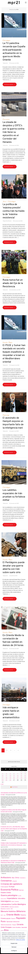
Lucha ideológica (19, 904)
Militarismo (21, 911)
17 (2, 778)
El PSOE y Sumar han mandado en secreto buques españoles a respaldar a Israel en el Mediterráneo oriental (14, 353)
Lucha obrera (5, 907)
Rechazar (14, 947)
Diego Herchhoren (7, 221)
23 (25, 778)
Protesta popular (6, 918)
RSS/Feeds (15, 787)
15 (21, 776)
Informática (21, 898)
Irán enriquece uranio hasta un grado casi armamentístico (11, 712)
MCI (12, 908)
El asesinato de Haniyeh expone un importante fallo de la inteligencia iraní (13, 422)
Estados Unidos (6, 892)
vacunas (24, 927)
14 (17, 776)
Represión (21, 917)
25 (6, 780)
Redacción (5, 63)
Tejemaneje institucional (12, 921)
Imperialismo (12, 898)
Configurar (14, 950)
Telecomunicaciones (6, 924)
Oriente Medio (7, 342)
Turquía (14, 924)
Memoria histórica (8, 911)
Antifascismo (6, 877)
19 (10, 778)
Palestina (23, 915)
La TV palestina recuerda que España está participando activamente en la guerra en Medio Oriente (14, 51)
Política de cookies (20, 939)
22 (21, 778)
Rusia (3, 921)
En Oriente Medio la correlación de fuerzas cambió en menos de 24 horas (13, 640)
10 (2, 776)
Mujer (5, 915)
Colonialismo (22, 877)
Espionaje (6, 415)
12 (10, 776)
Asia (4, 202)
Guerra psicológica (9, 895)
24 (2, 780)
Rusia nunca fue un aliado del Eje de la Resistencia (13, 283)
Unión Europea (6, 927)
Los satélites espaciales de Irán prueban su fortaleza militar (14, 495)
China (17, 877)
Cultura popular (4, 886)
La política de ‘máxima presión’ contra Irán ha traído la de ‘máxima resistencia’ (14, 211)
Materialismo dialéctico (14, 906)
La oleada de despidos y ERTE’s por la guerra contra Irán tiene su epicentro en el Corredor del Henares (13, 132)
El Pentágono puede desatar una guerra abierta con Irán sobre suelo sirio (14, 567)
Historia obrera (3, 898)
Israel (12, 901)
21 (17, 778)
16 (25, 776)
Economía (6, 119)
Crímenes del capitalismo (11, 883)
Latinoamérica (6, 904)
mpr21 (14, 3)
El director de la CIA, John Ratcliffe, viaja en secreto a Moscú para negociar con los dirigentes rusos (14, 828)
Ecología (11, 886)
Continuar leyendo (9, 84)
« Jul (2, 784)
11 (6, 776)
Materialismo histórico (5, 908)
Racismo (13, 918)
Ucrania (20, 924)
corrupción (14, 881)
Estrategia (6, 40)
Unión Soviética (16, 927)
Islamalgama (6, 901)
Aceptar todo (14, 943)
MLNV (2, 915)
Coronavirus (6, 880)
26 (10, 780)
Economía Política (9, 889)
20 (14, 778)
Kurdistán (17, 901)
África (6, 930)
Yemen (2, 930)
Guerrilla (19, 895)
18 (6, 778)
